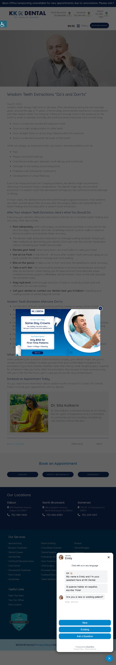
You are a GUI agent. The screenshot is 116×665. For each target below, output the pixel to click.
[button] (3, 24)
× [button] (100, 308)
